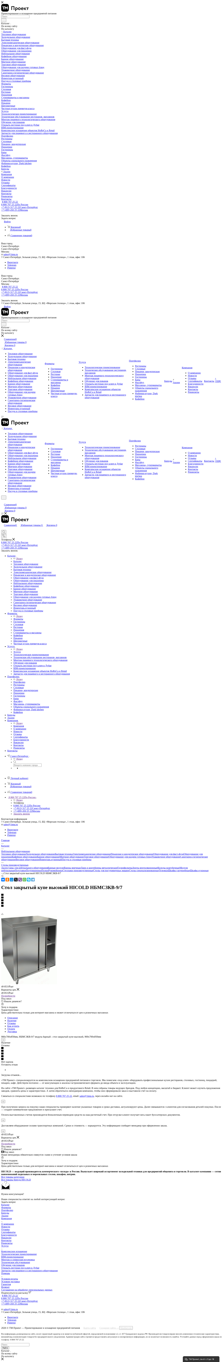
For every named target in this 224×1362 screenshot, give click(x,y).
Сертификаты (8, 1232)
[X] (16, 879)
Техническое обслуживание (15, 1262)
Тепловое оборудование (13, 854)
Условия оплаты (9, 1279)
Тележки (163, 870)
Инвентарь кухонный (50, 859)
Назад (19, 558)
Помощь (5, 1273)
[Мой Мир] (11, 879)
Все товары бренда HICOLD (16, 1179)
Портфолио (19, 682)
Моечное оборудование (72, 857)
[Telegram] (33, 879)
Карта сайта (90, 1328)
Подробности (8, 996)
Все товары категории (12, 1177)
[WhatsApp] (24, 879)
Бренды (5, 1213)
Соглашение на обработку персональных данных (26, 1290)
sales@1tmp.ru (11, 254)
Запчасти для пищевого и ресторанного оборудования (29, 1270)
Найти (5, 1348)
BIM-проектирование (12, 1257)
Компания (18, 726)
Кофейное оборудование (24, 857)
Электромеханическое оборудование (92, 854)
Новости (5, 1226)
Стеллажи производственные (78, 870)
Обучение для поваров (13, 1265)
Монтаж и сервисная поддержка (18, 1259)
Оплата (11, 1028)
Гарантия (6, 1284)
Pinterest (11, 268)
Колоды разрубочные (169, 867)
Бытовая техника (64, 854)
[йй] (29, 983)
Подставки (20, 870)
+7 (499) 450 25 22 (14, 210)
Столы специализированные (144, 870)
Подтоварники (33, 870)
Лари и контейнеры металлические (99, 867)
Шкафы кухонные (199, 870)
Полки (44, 870)
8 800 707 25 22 (10, 201)
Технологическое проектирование (19, 1254)
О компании (7, 1224)
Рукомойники (55, 870)
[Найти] (3, 20)
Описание (12, 1018)
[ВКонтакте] (3, 879)
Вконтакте (12, 262)
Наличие (11, 1020)
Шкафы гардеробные (179, 870)
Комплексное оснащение (14, 1251)
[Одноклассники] (7, 879)
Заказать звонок (21, 814)
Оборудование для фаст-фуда (168, 854)
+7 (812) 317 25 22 (19, 207)
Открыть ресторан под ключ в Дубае (20, 1268)
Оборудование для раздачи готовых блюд (130, 857)
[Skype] (28, 879)
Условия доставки (10, 1281)
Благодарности (9, 1235)
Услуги (17, 652)
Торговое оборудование (96, 857)
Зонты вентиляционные (145, 867)
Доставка (12, 1031)
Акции (4, 1215)
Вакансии (6, 1237)
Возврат (5, 1287)
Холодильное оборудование (40, 854)
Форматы (18, 619)
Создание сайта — (116, 1328)
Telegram (11, 265)
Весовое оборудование (27, 859)
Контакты (6, 1240)
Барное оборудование (48, 857)
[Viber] (20, 879)
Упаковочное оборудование (166, 857)
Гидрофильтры (125, 867)
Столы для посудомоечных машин (111, 870)
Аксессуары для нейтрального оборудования (24, 867)
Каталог (17, 561)
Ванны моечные (72, 867)
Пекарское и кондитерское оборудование (132, 854)
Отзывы (11, 1023)
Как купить (13, 1026)
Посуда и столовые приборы (76, 859)
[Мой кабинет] (2, 501)
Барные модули (56, 867)
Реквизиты (6, 1243)
